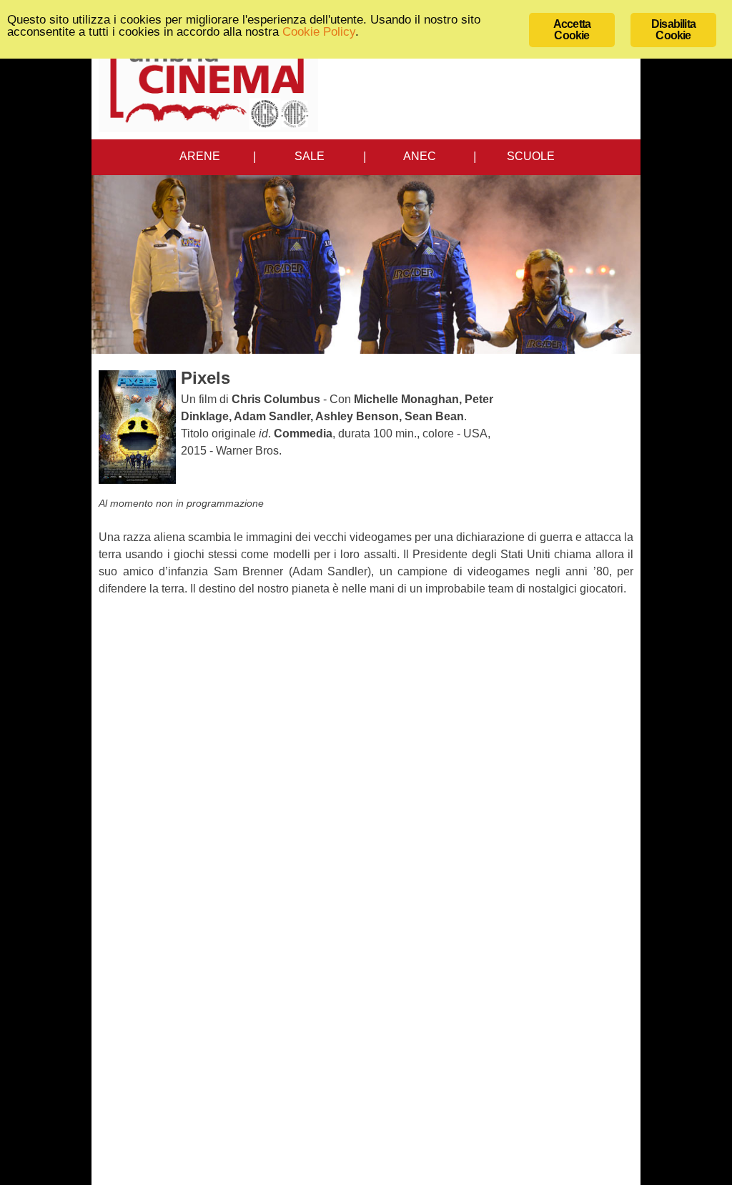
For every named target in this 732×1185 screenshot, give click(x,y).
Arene (199, 156)
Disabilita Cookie (673, 29)
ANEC (419, 156)
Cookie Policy (318, 32)
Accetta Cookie (571, 29)
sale (310, 156)
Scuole (531, 156)
